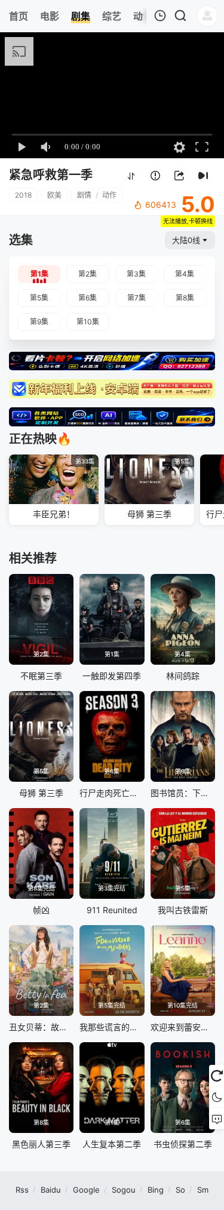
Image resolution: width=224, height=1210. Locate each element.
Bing (156, 1189)
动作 (109, 195)
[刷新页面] (216, 1075)
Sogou (124, 1189)
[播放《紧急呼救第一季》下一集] (203, 175)
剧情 (84, 195)
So (180, 1189)
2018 (23, 195)
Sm (202, 1189)
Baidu (51, 1189)
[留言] (216, 1118)
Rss (22, 1189)
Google (86, 1189)
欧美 (54, 195)
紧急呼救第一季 (51, 175)
